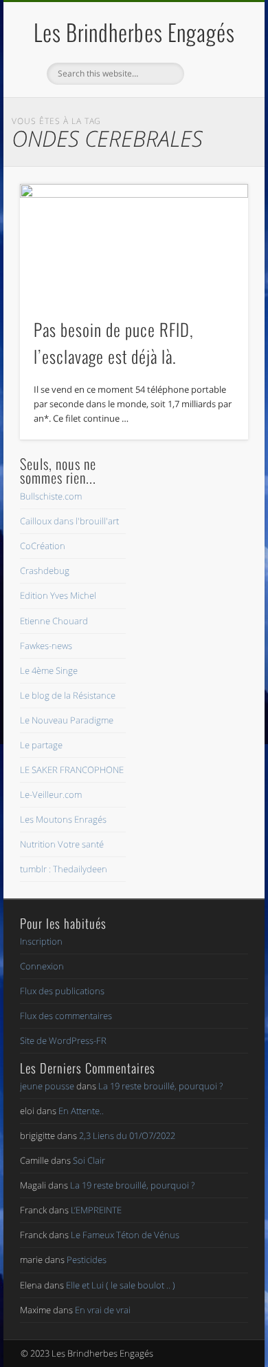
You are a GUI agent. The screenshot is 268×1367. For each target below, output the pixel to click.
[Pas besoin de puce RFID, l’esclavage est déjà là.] (134, 243)
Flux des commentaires (66, 1015)
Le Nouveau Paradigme (66, 720)
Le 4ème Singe (49, 670)
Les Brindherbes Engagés (134, 32)
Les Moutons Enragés (63, 819)
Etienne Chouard (54, 621)
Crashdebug (44, 570)
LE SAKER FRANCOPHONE (72, 769)
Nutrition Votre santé (62, 844)
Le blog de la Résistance (67, 695)
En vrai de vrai (103, 1310)
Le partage (41, 745)
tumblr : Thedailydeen (63, 869)
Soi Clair (89, 1160)
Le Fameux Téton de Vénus (125, 1235)
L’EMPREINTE (96, 1210)
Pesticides (87, 1259)
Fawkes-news (46, 645)
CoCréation (42, 545)
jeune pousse (47, 1086)
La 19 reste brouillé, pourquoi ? (160, 1086)
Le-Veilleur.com (51, 794)
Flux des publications (62, 991)
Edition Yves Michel (58, 595)
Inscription (41, 941)
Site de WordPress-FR (63, 1040)
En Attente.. (81, 1110)
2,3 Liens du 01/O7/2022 (127, 1135)
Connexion (42, 966)
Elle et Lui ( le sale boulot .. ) (120, 1285)
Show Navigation (214, 123)
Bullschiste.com (51, 496)
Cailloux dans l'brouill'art (69, 521)
